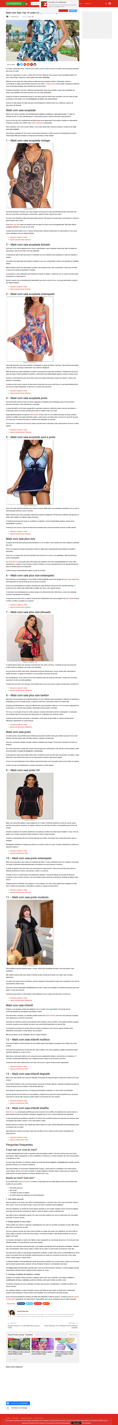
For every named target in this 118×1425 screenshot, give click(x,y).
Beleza (11, 1339)
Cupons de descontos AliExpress (21, 690)
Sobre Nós (16, 1418)
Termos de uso (39, 1418)
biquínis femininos (24, 1181)
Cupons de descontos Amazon (20, 240)
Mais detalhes (86, 1423)
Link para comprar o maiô (18, 237)
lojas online (69, 598)
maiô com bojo (15, 224)
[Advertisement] (98, 24)
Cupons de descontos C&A (19, 853)
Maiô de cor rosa (12, 1112)
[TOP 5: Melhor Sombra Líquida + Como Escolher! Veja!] (43, 1344)
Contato (8, 1418)
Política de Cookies (27, 1418)
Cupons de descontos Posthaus (20, 432)
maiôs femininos (37, 123)
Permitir (72, 10)
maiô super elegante (71, 579)
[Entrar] (109, 3)
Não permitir (63, 10)
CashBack (88, 3)
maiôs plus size (13, 562)
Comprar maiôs (50, 84)
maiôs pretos (33, 415)
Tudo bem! (76, 1423)
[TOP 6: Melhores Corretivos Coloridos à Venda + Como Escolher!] (66, 1344)
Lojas (80, 3)
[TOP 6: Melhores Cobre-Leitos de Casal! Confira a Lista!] (19, 1344)
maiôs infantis (50, 1015)
